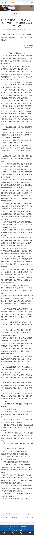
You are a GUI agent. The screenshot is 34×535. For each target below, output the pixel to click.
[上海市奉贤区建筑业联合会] (8, 2)
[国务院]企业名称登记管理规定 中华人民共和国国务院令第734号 (19, 518)
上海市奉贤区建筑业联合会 (14, 526)
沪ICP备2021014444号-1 (17, 530)
